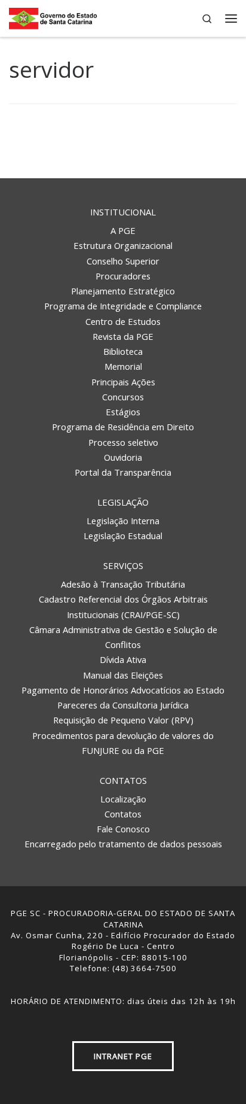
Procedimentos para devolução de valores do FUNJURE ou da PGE (123, 742)
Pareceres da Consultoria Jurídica (123, 705)
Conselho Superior (123, 261)
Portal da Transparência (123, 472)
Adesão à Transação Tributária (123, 584)
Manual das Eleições (123, 675)
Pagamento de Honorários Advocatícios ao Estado (123, 690)
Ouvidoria (123, 457)
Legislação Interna (123, 521)
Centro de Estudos (123, 321)
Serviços (123, 565)
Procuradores (123, 276)
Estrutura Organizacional (123, 245)
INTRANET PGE (123, 1056)
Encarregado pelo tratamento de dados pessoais (123, 844)
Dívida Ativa (123, 659)
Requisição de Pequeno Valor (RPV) (123, 720)
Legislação (123, 502)
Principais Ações (123, 382)
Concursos (123, 397)
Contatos (123, 780)
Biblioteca (123, 351)
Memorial (123, 366)
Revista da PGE (123, 336)
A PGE (123, 230)
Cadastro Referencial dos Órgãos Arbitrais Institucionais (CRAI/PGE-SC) (123, 606)
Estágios (123, 412)
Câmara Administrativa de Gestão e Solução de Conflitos (123, 637)
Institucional (123, 212)
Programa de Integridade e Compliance (123, 306)
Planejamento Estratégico (123, 291)
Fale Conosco (123, 829)
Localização (123, 799)
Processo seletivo (123, 442)
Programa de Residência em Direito (123, 427)
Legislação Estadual (123, 536)
